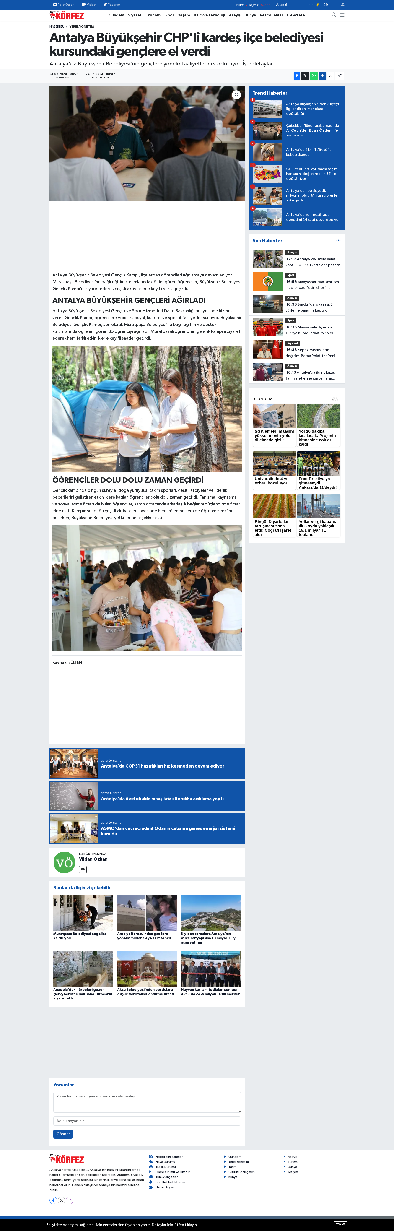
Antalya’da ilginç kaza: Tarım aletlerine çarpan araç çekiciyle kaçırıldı (310, 375)
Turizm (293, 1161)
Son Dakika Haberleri (171, 1182)
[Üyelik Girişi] (341, 5)
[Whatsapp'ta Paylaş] (314, 76)
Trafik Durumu (166, 1167)
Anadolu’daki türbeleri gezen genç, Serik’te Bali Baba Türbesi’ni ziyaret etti (82, 994)
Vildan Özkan (93, 859)
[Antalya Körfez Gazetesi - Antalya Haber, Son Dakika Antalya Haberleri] (66, 15)
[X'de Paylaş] (305, 76)
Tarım (232, 1167)
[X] (61, 1200)
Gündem (116, 15)
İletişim (293, 1172)
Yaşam (184, 15)
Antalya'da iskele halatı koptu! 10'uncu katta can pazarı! (312, 262)
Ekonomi (153, 15)
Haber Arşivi (165, 1187)
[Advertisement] (147, 236)
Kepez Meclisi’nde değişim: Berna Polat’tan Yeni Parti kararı (310, 353)
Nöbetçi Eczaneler (169, 1156)
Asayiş (235, 15)
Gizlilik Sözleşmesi (241, 1172)
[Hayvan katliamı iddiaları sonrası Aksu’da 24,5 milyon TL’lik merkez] (211, 969)
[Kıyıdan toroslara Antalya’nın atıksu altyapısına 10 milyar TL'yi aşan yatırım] (211, 913)
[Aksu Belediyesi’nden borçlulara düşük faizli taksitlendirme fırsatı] (147, 969)
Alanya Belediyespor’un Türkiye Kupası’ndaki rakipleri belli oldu (311, 330)
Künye (233, 1177)
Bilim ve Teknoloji (209, 15)
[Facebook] (53, 1200)
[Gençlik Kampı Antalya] (147, 588)
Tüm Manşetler (167, 1177)
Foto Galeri (66, 4)
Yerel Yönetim (82, 26)
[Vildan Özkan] (64, 862)
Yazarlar (114, 4)
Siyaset (135, 15)
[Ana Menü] (342, 15)
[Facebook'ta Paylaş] (297, 76)
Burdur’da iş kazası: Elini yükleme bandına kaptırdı (311, 307)
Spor (169, 15)
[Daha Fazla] (322, 76)
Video (91, 4)
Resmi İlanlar (271, 15)
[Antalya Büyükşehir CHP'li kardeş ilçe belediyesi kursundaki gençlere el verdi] (147, 143)
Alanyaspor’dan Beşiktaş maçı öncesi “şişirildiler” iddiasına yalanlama (312, 285)
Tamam (340, 1224)
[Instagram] (69, 1200)
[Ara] (334, 15)
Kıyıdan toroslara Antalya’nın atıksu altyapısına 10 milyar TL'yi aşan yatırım (208, 938)
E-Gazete (296, 15)
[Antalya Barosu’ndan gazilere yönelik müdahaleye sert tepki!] (147, 913)
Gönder (63, 1134)
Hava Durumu (165, 1161)
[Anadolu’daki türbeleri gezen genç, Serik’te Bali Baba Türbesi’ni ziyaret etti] (83, 969)
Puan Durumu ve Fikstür (173, 1172)
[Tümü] (338, 241)
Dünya (250, 15)
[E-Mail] (83, 869)
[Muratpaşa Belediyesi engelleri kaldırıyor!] (83, 913)
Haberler (56, 26)
